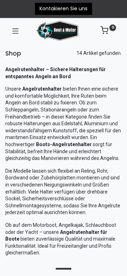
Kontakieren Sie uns (63, 8)
